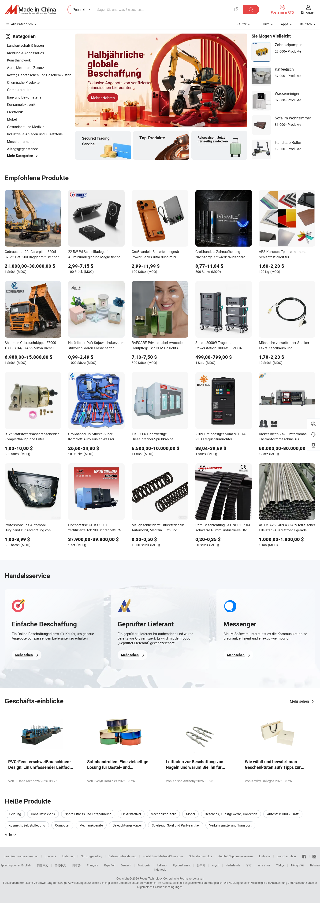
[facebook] (304, 856)
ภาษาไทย (264, 865)
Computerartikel (19, 89)
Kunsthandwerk (19, 60)
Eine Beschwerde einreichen (21, 856)
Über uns (50, 856)
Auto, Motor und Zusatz (25, 67)
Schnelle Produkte (200, 856)
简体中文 (42, 865)
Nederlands (233, 865)
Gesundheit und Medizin (25, 126)
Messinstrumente (20, 141)
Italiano (162, 865)
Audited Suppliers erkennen (235, 856)
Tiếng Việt (297, 865)
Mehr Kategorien (20, 156)
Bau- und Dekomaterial (24, 97)
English (26, 865)
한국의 (201, 865)
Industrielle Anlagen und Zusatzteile (35, 134)
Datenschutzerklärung (122, 856)
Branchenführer (286, 856)
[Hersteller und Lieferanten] (30, 10)
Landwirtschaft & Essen (25, 45)
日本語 (76, 865)
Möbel (12, 119)
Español (109, 865)
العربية (215, 865)
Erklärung (68, 856)
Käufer (241, 24)
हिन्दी (249, 865)
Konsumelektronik (21, 104)
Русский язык (181, 865)
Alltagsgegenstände (22, 148)
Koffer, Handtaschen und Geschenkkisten (39, 74)
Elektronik (15, 112)
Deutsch (126, 865)
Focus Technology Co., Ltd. (156, 878)
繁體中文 (60, 865)
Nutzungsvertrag (91, 856)
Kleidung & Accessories (25, 52)
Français (92, 865)
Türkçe (280, 865)
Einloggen (308, 12)
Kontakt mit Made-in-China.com (163, 856)
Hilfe (266, 24)
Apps (284, 24)
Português (144, 865)
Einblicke (264, 856)
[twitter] (314, 856)
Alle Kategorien (22, 24)
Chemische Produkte (23, 82)
